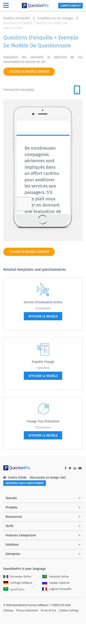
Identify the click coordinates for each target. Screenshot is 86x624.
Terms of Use (48, 610)
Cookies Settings (69, 610)
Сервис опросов (59, 582)
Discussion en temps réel (48, 477)
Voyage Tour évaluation (43, 421)
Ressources (14, 517)
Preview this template (18, 90)
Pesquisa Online (59, 576)
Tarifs (9, 526)
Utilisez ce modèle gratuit (29, 71)
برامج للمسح (17, 589)
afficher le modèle (43, 316)
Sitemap (8, 610)
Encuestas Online (20, 576)
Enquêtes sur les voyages (56, 18)
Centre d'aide (17, 477)
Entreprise (13, 554)
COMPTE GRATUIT (70, 5)
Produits (11, 507)
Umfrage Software (21, 582)
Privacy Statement (27, 610)
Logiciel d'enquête (60, 589)
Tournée (11, 498)
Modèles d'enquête (17, 18)
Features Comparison (21, 535)
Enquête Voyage (43, 362)
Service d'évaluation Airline (43, 302)
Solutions (12, 545)
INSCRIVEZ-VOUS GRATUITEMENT (25, 483)
